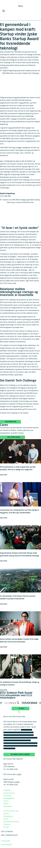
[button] (3, 10)
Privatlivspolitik (6, 844)
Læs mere (3, 475)
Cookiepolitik (5, 841)
